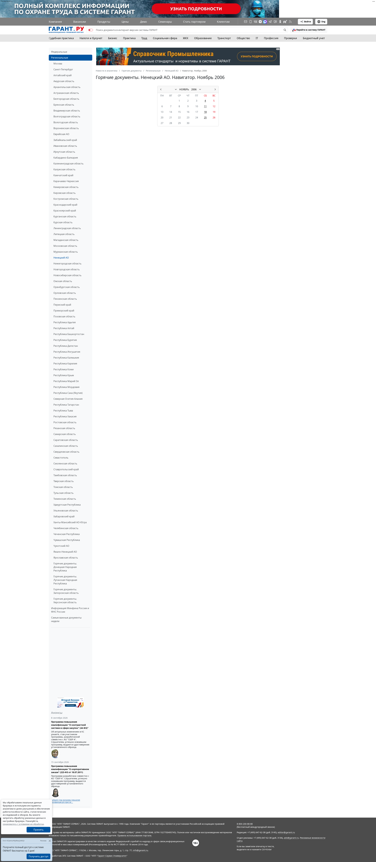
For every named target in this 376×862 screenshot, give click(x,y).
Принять (38, 829)
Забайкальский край (65, 140)
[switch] (90, 30)
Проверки (290, 38)
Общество (243, 38)
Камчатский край (63, 175)
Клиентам (223, 21)
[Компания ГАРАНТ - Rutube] (285, 21)
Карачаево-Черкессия (66, 181)
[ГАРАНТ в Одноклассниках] (280, 21)
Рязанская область (64, 428)
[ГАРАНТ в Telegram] (270, 21)
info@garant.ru (140, 850)
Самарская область (64, 434)
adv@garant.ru (291, 837)
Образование (203, 38)
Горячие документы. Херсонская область (65, 600)
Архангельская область (66, 87)
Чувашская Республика (66, 540)
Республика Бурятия (65, 340)
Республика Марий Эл (66, 381)
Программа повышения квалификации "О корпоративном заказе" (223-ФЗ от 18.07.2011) (70, 769)
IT (257, 38)
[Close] (49, 840)
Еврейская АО (61, 134)
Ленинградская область (67, 228)
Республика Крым (63, 375)
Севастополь (60, 457)
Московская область (65, 245)
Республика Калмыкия (66, 357)
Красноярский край (64, 210)
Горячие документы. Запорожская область (66, 591)
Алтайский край (62, 75)
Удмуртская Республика (67, 504)
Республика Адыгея (64, 322)
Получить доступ (38, 856)
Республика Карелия (65, 363)
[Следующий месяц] (215, 89)
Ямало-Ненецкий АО (65, 551)
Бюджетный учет (314, 38)
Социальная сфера (165, 38)
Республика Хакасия (65, 416)
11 (205, 106)
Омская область (62, 281)
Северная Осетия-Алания (68, 398)
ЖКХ (185, 38)
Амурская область (63, 81)
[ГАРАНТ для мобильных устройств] (250, 21)
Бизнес (112, 38)
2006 (194, 89)
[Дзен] (260, 21)
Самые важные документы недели (66, 619)
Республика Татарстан (66, 404)
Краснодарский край (65, 204)
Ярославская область (65, 557)
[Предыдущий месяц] (161, 89)
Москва (57, 63)
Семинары (165, 21)
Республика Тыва (63, 410)
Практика (129, 38)
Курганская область (64, 216)
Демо (143, 21)
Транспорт (224, 38)
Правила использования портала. (134, 835)
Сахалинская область (65, 445)
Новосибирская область (67, 275)
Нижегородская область (67, 263)
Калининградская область (68, 163)
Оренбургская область (66, 287)
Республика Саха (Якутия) (68, 393)
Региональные (59, 57)
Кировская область (64, 193)
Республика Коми (63, 369)
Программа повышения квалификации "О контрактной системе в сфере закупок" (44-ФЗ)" (69, 724)
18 (205, 112)
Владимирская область (66, 110)
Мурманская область (65, 251)
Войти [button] (307, 21)
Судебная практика (61, 38)
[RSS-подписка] (290, 21)
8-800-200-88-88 (245, 823)
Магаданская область (65, 240)
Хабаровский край (63, 516)
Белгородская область (66, 98)
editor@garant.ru (286, 832)
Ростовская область (65, 422)
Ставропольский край (66, 469)
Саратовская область (65, 440)
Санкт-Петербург (63, 69)
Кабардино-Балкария (65, 157)
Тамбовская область (65, 475)
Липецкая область (64, 234)
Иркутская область (64, 151)
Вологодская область (65, 122)
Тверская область (63, 481)
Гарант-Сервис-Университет (112, 855)
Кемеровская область (66, 187)
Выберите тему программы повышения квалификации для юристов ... (65, 801)
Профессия (271, 38)
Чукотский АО (61, 545)
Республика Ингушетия (66, 351)
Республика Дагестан (65, 345)
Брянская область (63, 104)
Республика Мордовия (66, 387)
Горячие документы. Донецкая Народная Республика (65, 567)
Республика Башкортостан (68, 334)
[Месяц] (176, 89)
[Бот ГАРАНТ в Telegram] (275, 21)
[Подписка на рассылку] (245, 21)
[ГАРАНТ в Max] (265, 22)
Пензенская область (65, 298)
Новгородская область (66, 269)
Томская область (63, 487)
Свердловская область (66, 451)
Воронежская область (66, 128)
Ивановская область (65, 145)
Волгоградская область (66, 116)
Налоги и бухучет (91, 38)
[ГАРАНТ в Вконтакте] (255, 21)
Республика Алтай (63, 328)
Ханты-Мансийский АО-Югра (70, 522)
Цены (125, 21)
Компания (55, 21)
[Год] (200, 89)
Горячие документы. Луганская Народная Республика (65, 580)
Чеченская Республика (66, 534)
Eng (323, 21)
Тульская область (63, 493)
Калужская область (64, 169)
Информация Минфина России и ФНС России (70, 610)
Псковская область (64, 316)
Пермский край (62, 304)
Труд (144, 38)
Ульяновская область (65, 510)
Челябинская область (65, 528)
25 (205, 117)
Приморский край (63, 310)
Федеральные (59, 51)
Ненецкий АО (61, 257)
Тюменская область (64, 498)
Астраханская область (66, 93)
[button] (308, 30)
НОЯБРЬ (184, 89)
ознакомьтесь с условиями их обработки (23, 824)
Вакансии (79, 21)
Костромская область (65, 198)
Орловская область (64, 293)
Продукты (103, 21)
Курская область (63, 222)
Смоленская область (65, 463)
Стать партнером (194, 21)
